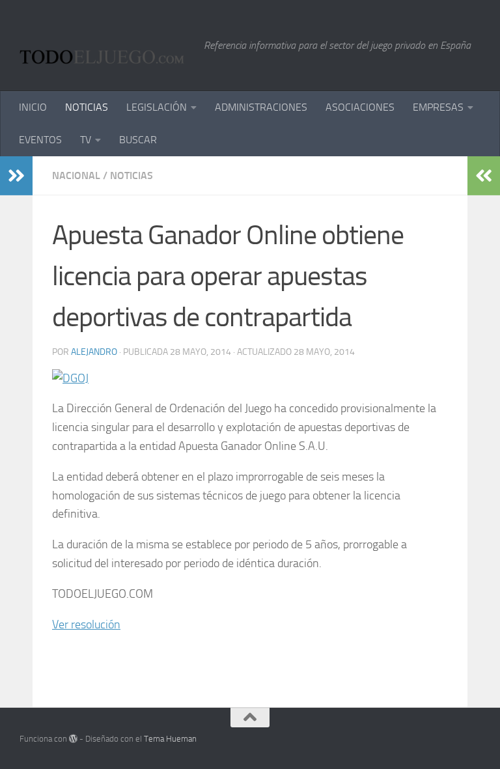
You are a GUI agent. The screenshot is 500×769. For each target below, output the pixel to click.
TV (85, 139)
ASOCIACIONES (360, 107)
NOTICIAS (86, 107)
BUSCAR (138, 139)
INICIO (33, 107)
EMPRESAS (438, 107)
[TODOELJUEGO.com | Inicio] (105, 45)
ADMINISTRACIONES (261, 107)
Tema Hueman (170, 739)
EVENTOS (40, 139)
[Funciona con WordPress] (73, 738)
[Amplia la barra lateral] (16, 175)
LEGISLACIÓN (156, 107)
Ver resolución (86, 624)
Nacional (76, 175)
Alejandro (94, 351)
